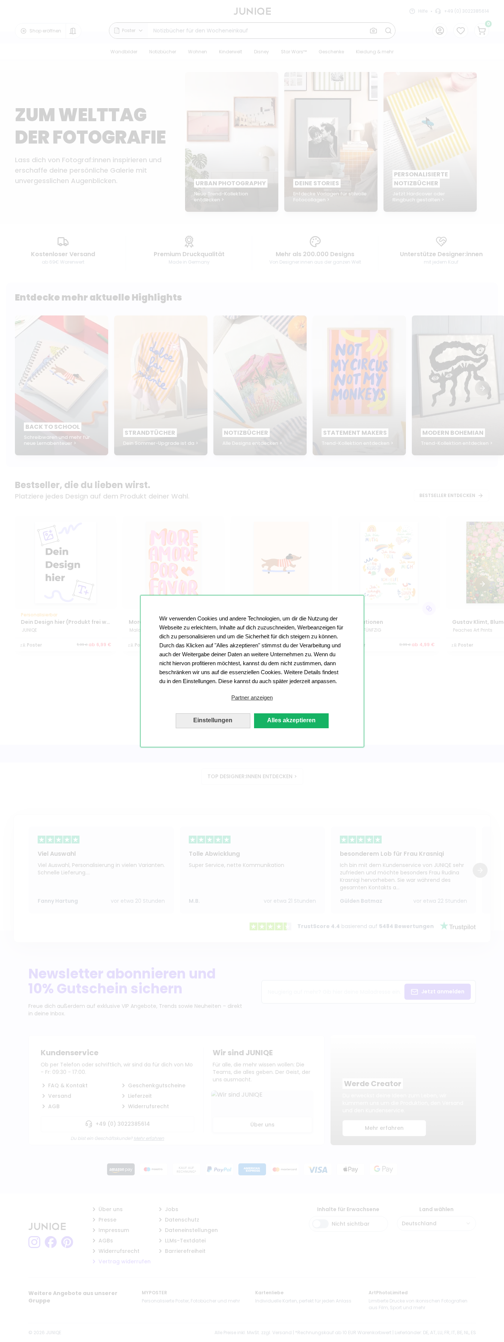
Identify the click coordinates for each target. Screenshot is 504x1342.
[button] (252, 697)
